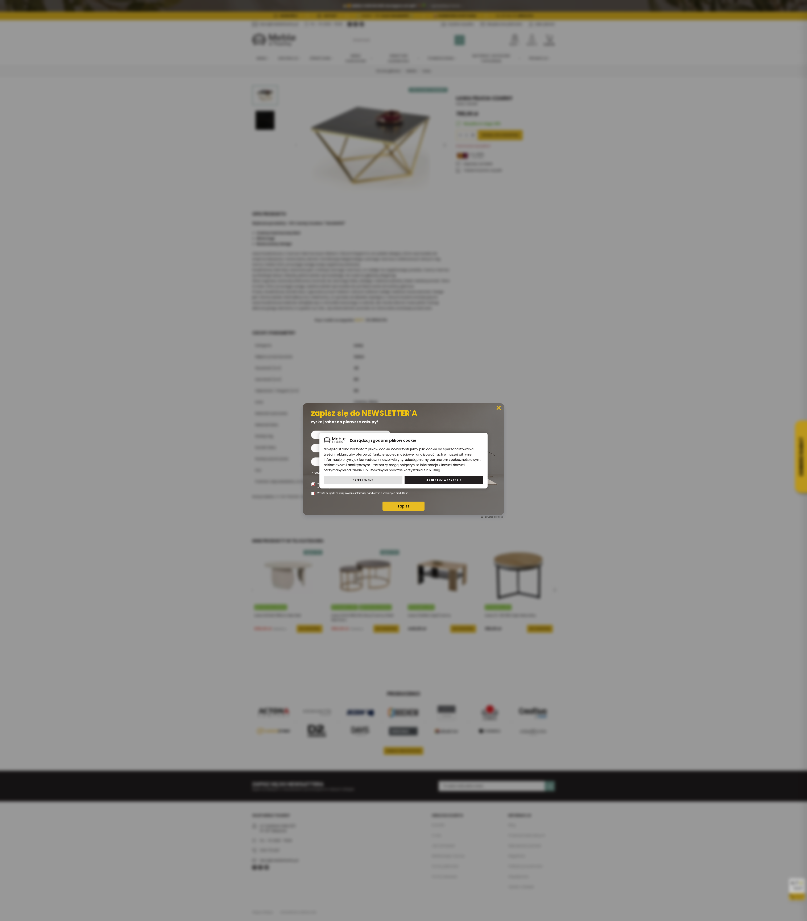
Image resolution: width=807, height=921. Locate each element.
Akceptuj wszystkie (444, 480)
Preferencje (363, 480)
